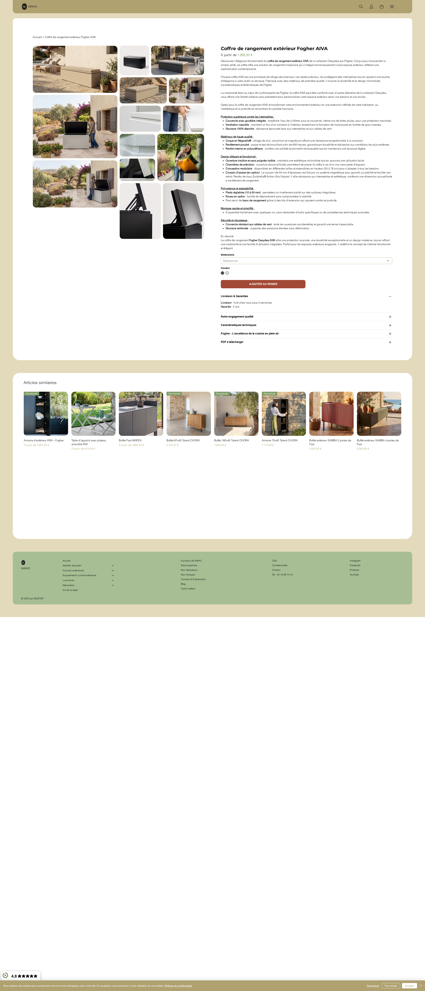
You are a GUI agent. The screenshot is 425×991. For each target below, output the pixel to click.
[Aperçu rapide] (93, 414)
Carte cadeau (188, 588)
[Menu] (391, 6)
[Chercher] (361, 6)
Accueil (67, 560)
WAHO (32, 6)
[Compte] (371, 6)
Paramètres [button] (373, 985)
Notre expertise (189, 565)
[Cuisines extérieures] (113, 570)
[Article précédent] (19, 414)
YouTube (354, 574)
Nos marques (188, 574)
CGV (275, 560)
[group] (212, 421)
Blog (183, 583)
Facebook (355, 565)
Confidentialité (279, 565)
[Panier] (381, 6)
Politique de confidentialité (178, 985)
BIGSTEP (39, 598)
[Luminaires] (113, 580)
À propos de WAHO (191, 560)
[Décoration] (113, 585)
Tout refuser (390, 985)
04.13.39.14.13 (285, 574)
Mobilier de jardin (72, 565)
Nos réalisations (189, 569)
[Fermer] (421, 985)
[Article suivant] (406, 414)
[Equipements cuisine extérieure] (113, 575)
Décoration (68, 585)
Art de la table (70, 590)
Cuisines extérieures (73, 570)
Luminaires (68, 580)
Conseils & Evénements (193, 579)
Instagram (355, 560)
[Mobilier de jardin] (113, 565)
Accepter (409, 985)
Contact (276, 569)
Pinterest (354, 569)
